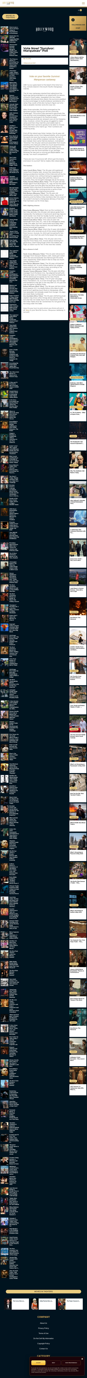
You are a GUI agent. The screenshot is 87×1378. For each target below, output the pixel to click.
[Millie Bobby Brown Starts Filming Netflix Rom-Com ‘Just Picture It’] (4, 965)
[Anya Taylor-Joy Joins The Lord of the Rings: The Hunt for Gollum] (4, 243)
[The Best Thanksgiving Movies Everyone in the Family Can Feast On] (4, 683)
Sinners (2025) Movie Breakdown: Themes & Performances (77, 971)
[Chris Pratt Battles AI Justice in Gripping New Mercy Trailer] (4, 662)
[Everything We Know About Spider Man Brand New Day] (4, 366)
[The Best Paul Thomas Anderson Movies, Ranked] (4, 954)
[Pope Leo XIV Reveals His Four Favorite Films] (4, 748)
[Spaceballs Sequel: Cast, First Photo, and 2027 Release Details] (4, 982)
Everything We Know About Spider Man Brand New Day (14, 365)
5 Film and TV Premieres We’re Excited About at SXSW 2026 (14, 385)
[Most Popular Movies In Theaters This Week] (77, 987)
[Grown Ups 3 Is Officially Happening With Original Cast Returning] (4, 39)
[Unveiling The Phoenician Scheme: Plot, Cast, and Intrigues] (77, 342)
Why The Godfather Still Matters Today (77, 471)
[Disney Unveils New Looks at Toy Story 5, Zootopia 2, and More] (4, 1063)
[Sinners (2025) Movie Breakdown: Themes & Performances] (77, 958)
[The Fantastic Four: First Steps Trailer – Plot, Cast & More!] (77, 929)
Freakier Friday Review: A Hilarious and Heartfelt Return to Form (14, 1161)
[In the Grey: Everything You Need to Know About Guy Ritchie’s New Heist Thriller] (4, 403)
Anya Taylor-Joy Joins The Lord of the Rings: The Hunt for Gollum (14, 243)
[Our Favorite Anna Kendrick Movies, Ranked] (77, 665)
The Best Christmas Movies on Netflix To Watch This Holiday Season (14, 597)
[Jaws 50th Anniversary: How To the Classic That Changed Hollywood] (77, 196)
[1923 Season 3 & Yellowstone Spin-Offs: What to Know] (77, 1075)
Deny (53, 1362)
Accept (38, 1362)
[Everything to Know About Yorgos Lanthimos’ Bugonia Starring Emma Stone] (4, 1072)
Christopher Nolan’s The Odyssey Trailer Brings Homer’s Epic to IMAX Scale (13, 565)
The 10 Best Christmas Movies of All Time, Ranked (13, 556)
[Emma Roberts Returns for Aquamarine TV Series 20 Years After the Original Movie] (4, 201)
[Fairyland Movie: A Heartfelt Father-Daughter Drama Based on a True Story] (4, 1113)
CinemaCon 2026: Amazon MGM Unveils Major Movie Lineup (13, 307)
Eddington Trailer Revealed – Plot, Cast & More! (77, 1059)
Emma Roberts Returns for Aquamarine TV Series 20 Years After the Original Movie (14, 201)
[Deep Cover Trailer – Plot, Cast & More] (77, 548)
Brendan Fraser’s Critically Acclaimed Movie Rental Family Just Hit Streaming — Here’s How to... (14, 490)
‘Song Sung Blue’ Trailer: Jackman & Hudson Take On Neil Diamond (13, 993)
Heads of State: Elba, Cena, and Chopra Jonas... (76, 88)
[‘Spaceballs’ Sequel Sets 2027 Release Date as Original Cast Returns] (4, 264)
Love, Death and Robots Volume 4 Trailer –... (77, 706)
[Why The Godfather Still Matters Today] (77, 460)
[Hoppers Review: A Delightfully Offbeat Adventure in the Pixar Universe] (4, 436)
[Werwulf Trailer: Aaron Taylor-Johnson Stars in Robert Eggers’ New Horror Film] (4, 191)
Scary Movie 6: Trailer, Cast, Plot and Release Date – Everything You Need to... (14, 469)
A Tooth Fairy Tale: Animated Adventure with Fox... (78, 531)
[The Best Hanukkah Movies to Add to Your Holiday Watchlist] (4, 588)
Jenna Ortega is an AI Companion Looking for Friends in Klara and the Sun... (13, 224)
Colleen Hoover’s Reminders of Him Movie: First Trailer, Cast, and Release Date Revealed (13, 869)
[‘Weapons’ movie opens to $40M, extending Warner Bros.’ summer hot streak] (4, 1148)
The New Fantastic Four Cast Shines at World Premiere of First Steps (14, 1252)
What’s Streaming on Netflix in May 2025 (76, 911)
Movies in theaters (10, 16)
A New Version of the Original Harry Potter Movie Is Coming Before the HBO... (14, 705)
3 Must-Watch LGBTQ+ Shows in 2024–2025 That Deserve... (77, 59)
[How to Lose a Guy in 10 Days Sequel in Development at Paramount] (4, 30)
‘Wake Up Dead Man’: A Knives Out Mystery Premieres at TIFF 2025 (14, 1018)
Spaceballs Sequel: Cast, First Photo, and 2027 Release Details (14, 982)
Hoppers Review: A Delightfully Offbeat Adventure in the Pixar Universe (13, 438)
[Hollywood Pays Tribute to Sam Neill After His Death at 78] (4, 171)
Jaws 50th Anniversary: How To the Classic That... (77, 208)
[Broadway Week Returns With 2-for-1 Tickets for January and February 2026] (4, 546)
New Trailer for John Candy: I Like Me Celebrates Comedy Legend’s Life (13, 1040)
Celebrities (74, 52)
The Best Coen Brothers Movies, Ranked (13, 1083)
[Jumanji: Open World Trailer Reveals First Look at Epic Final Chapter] (4, 107)
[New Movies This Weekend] (77, 606)
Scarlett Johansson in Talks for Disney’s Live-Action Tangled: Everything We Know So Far (14, 913)
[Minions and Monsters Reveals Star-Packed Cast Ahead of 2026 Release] (4, 288)
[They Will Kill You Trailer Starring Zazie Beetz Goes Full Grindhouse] (4, 535)
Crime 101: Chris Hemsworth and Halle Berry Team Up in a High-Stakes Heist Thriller (14, 833)
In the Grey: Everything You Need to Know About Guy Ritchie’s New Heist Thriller (14, 403)
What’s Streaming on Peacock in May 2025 (76, 853)
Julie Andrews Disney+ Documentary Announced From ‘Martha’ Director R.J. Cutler (13, 117)
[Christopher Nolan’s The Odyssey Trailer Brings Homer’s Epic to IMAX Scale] (4, 565)
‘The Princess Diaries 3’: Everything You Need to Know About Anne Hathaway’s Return (14, 63)
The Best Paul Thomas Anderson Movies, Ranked (13, 954)
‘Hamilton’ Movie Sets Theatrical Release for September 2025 (12, 1180)
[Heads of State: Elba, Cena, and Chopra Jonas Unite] (77, 75)
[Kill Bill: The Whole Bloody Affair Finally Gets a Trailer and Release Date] (4, 779)
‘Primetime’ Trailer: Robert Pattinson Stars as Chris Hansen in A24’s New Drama (14, 75)
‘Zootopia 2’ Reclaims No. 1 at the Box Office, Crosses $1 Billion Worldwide (14, 609)
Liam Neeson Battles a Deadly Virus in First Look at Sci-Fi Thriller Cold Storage (14, 1191)
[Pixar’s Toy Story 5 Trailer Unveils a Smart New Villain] (4, 757)
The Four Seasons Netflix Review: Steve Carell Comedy (77, 736)
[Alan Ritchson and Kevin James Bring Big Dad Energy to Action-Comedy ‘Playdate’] (4, 767)
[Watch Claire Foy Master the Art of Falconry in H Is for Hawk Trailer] (4, 800)
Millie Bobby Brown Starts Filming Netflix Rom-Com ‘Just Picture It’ (14, 965)
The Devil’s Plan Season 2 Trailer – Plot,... (77, 882)
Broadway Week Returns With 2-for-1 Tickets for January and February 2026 (13, 546)
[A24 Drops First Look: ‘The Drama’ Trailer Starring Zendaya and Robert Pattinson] (4, 639)
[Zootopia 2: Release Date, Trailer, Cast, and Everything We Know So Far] (4, 1221)
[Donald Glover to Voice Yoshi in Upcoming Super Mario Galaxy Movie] (4, 394)
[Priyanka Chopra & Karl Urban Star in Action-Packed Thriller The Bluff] (4, 525)
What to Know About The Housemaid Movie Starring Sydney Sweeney (13, 821)
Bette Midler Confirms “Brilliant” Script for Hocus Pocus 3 (14, 880)
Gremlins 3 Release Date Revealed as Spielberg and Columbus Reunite (13, 789)
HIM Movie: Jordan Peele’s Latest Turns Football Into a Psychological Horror (13, 1170)
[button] (82, 1359)
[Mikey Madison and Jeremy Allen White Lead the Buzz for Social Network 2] (4, 1210)
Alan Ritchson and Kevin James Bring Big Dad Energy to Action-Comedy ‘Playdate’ (14, 768)
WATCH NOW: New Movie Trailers (78, 823)
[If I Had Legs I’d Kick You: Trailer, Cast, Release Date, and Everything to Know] (4, 1138)
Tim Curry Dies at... (19, 1301)
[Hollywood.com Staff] (78, 19)
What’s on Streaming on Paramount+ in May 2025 (77, 765)
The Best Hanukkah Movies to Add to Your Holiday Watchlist (14, 588)
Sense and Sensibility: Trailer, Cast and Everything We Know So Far (14, 150)
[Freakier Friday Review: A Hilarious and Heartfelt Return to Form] (4, 1161)
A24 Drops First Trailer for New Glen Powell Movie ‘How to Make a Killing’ (14, 673)
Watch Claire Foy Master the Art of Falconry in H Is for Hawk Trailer (14, 800)
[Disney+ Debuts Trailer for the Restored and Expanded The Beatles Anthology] (4, 725)
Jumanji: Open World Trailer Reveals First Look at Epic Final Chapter (13, 107)
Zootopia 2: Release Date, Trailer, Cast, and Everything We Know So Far (14, 1222)
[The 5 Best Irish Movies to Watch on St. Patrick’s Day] (4, 375)
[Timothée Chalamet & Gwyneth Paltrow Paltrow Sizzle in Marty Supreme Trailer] (4, 1126)
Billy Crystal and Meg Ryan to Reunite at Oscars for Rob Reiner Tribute (14, 459)
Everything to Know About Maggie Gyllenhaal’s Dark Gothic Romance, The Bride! (13, 426)
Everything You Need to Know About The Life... (77, 237)
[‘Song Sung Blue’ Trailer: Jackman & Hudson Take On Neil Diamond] (4, 993)
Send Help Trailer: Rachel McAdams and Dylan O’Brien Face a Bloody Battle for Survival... (13, 902)
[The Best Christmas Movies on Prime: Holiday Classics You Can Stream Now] (4, 650)
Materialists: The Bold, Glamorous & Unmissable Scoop (77, 296)
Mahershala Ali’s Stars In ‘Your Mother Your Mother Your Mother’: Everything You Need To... (14, 87)
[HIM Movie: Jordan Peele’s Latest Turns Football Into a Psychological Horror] (4, 1170)
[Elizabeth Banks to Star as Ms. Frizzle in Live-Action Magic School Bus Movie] (4, 211)
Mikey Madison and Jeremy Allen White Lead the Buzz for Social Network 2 (13, 1210)
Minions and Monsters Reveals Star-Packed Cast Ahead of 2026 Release (13, 289)
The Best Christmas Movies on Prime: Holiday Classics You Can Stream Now (13, 651)
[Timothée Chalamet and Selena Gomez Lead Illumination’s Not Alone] (4, 180)
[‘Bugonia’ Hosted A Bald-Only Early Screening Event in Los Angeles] (4, 844)
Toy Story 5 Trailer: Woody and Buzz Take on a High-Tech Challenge (13, 479)
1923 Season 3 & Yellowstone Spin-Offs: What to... (77, 1088)
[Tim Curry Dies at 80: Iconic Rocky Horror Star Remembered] (8, 1304)
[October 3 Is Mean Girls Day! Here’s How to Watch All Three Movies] (4, 944)
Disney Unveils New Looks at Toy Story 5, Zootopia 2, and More (14, 1063)
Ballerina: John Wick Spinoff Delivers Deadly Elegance (77, 384)
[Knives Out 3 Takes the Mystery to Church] (4, 618)
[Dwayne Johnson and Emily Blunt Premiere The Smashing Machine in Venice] (4, 1050)
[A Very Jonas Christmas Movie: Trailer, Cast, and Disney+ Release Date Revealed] (4, 1028)
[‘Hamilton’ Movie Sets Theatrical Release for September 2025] (4, 1180)
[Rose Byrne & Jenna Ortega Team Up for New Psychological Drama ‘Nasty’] (4, 139)
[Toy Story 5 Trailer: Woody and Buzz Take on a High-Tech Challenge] (4, 479)
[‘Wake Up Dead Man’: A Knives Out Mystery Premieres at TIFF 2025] (4, 1018)
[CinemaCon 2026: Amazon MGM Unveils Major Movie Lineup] (4, 308)
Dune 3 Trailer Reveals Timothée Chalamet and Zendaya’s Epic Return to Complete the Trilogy (14, 355)
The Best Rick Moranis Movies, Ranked (13, 973)
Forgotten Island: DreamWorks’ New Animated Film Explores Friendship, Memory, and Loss (13, 276)
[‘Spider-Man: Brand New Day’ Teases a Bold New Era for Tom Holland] (4, 1201)
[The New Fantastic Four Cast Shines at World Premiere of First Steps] (4, 1252)
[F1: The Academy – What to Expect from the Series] (77, 401)
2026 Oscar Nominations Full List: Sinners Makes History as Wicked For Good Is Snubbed (13, 514)
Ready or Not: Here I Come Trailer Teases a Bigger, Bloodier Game (13, 501)
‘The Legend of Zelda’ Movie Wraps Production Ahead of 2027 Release (13, 254)
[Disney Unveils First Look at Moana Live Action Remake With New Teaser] (4, 714)
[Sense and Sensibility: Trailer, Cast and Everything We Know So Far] (4, 149)
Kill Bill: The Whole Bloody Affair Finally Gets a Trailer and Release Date (13, 779)
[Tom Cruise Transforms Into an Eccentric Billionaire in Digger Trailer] (4, 161)
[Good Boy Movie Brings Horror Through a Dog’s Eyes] (4, 1104)
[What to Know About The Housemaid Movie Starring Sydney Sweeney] (4, 821)
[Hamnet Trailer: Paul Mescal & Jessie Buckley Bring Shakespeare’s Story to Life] (4, 924)
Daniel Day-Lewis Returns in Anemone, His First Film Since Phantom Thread (14, 1094)
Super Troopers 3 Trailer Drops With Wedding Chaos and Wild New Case (14, 299)
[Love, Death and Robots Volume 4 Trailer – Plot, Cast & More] (77, 694)
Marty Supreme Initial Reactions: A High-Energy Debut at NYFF (14, 935)
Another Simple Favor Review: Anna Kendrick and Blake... (77, 648)
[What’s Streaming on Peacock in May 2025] (77, 841)
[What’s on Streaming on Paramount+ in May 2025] (77, 753)
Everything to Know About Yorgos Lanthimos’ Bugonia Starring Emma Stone (14, 1073)
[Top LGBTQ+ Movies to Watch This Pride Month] (77, 137)
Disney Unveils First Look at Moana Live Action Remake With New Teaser (14, 715)
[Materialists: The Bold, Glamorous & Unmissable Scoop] (77, 284)
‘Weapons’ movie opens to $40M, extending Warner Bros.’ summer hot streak (14, 1149)
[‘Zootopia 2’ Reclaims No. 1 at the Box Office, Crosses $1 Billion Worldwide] (4, 608)
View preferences (71, 1362)
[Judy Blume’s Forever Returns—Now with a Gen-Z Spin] (77, 577)
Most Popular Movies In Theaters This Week (77, 999)
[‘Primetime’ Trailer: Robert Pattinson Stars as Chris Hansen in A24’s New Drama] (4, 74)
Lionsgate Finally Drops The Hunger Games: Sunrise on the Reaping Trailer (14, 693)
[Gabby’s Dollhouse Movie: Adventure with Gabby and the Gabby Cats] (77, 313)
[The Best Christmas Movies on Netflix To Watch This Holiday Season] (4, 597)
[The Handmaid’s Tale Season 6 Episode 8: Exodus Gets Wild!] (77, 430)
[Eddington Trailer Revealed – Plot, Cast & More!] (77, 1046)
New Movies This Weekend (75, 618)
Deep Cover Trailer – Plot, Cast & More (76, 559)
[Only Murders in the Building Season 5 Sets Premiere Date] (4, 1232)
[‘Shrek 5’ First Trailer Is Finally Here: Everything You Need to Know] (4, 234)
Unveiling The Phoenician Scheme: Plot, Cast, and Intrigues (77, 355)
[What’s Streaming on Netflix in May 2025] (77, 899)
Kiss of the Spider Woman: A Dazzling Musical (76, 267)
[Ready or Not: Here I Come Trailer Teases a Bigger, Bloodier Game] (4, 501)
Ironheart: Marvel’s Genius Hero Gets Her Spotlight (76, 179)
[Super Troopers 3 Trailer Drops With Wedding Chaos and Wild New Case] (4, 299)
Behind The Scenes (76, 201)
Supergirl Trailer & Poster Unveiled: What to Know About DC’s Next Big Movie (14, 628)
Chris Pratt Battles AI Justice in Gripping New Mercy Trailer (13, 662)
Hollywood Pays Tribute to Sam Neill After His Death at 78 (14, 170)
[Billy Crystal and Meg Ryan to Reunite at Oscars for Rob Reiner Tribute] (4, 459)
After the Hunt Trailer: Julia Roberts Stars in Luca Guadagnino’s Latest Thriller (13, 1274)
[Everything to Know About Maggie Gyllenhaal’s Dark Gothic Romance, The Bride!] (4, 425)
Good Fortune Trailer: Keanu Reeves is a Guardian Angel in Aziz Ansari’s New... (14, 1241)
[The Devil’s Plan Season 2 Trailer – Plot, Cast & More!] (77, 870)
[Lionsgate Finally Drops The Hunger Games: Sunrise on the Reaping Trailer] (4, 693)
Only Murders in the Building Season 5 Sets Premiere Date (13, 1231)
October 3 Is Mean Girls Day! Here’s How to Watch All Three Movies (13, 944)
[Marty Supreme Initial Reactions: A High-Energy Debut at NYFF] (4, 935)
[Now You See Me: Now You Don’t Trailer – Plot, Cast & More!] (77, 782)
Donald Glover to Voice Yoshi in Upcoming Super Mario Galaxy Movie (13, 394)
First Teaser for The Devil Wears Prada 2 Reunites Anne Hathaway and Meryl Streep (14, 738)
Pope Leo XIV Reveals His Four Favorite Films (13, 747)
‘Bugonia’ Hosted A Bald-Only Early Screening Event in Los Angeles (14, 844)
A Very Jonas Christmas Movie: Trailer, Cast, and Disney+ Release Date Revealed (13, 1030)
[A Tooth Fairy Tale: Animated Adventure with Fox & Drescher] (77, 518)
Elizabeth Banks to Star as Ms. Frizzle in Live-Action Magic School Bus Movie (13, 212)
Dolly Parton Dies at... (46, 1301)
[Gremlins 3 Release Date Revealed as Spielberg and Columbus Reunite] (4, 789)
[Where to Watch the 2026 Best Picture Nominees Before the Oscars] (4, 414)
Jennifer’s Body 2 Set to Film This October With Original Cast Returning (13, 129)
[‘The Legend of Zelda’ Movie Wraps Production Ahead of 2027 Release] (4, 254)
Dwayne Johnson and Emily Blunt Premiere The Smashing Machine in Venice (13, 1052)
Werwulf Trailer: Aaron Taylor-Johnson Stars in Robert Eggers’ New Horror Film (14, 191)
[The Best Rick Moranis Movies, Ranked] (4, 973)
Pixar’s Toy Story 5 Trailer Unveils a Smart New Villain (13, 756)
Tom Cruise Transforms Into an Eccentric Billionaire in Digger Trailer (13, 161)
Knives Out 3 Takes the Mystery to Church (13, 618)
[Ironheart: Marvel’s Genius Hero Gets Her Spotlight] (77, 166)
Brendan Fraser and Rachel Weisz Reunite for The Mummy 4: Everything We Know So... (14, 810)
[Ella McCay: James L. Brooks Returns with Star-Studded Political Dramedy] (4, 854)
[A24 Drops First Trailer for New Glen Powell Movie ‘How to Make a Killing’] (4, 672)
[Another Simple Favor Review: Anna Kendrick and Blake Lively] (77, 635)
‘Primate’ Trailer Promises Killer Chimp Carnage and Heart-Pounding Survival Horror (14, 889)
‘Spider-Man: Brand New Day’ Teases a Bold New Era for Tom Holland (14, 1201)
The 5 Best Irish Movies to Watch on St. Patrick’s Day (14, 374)
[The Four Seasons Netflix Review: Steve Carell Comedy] (77, 723)
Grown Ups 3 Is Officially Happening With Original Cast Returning (14, 39)
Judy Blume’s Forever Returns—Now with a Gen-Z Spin (77, 590)
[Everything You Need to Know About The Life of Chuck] (77, 225)
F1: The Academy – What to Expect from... (77, 413)
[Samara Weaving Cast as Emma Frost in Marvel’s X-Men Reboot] (4, 98)
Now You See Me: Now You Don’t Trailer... (77, 794)
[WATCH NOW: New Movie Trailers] (77, 811)
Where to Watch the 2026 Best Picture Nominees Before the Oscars (14, 415)
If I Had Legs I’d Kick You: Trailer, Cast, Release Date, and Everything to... (14, 1138)
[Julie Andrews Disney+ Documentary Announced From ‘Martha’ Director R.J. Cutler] (4, 116)
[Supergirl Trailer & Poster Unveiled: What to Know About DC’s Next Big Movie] (4, 627)
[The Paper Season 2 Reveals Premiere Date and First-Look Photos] (61, 1304)
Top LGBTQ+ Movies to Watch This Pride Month (77, 149)
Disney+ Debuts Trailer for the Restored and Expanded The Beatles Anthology (13, 726)
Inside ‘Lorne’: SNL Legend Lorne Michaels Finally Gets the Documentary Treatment (14, 449)
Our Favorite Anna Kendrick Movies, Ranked (75, 678)
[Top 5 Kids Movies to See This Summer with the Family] (77, 104)
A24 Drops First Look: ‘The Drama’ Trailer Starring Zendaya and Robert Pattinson (14, 640)
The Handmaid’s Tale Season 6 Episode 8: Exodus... (76, 442)
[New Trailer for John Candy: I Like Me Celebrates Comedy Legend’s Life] (4, 1040)
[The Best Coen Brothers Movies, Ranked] (4, 1084)
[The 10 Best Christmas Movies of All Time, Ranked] (4, 556)
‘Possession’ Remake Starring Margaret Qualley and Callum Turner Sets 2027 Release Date (13, 50)
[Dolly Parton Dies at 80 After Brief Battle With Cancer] (35, 1304)
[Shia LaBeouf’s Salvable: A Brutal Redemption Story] (77, 489)
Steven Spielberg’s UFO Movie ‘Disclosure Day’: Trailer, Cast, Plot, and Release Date (13, 578)
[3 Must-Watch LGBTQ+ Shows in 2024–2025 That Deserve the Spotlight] (77, 46)
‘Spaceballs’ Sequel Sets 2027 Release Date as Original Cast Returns (13, 264)
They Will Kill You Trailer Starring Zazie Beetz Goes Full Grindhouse (14, 535)
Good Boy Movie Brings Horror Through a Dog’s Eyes (14, 1104)
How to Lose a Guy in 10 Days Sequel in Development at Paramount (14, 30)
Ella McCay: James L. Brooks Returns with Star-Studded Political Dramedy (13, 855)
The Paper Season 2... (73, 1301)
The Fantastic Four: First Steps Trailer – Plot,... (77, 940)
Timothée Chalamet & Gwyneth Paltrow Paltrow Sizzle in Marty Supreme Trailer (14, 1127)
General (73, 81)
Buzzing (73, 110)
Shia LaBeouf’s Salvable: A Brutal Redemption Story (77, 502)
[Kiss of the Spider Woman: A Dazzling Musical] (77, 254)
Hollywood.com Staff (29, 63)
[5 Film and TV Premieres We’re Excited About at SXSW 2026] (4, 385)
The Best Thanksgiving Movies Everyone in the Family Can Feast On (14, 683)
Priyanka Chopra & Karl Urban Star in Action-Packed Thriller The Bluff (13, 526)
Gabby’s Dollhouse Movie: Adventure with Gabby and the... (77, 326)
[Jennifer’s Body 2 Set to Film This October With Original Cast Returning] (4, 129)
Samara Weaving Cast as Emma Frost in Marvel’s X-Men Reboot (14, 98)
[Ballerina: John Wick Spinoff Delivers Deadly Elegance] (77, 372)
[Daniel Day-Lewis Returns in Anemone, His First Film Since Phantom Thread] (4, 1094)
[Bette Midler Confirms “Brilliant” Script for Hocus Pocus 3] (4, 880)
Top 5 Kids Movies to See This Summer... (77, 116)
